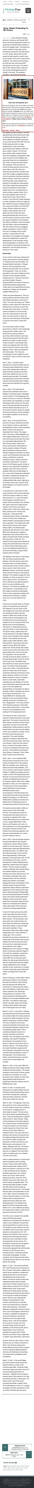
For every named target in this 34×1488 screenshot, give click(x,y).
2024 (18, 1466)
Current (9, 1466)
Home (5, 1)
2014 (9, 1470)
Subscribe (5, 130)
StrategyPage (16, 1479)
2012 (17, 1470)
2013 (13, 1470)
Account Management (22, 4)
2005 (21, 1470)
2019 (13, 1468)
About (11, 1)
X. (5, 127)
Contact (17, 1)
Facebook (21, 125)
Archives (27, 34)
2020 (9, 1468)
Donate (12, 130)
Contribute (25, 1)
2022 (26, 1466)
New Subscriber (8, 4)
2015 (4, 1470)
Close (18, 130)
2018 (17, 1468)
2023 (22, 1466)
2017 (21, 1468)
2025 (14, 1466)
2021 (4, 1468)
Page (13, 10)
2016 (25, 1468)
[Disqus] (17, 1418)
